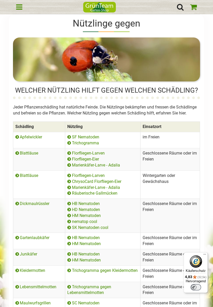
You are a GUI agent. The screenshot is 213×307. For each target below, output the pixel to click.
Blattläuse (29, 153)
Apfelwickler (31, 137)
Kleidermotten (32, 270)
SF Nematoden (85, 137)
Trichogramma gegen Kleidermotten (104, 270)
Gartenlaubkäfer (34, 237)
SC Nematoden (85, 302)
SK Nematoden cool (90, 227)
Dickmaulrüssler (34, 203)
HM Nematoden (86, 215)
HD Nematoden (86, 209)
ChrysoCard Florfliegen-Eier (96, 181)
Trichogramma (85, 142)
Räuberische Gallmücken (94, 193)
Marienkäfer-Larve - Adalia (96, 165)
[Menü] (205, 255)
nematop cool (84, 221)
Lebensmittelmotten (38, 286)
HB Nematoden (85, 203)
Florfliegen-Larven (88, 153)
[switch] (196, 287)
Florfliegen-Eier (85, 159)
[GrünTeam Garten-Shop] (99, 8)
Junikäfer (28, 254)
